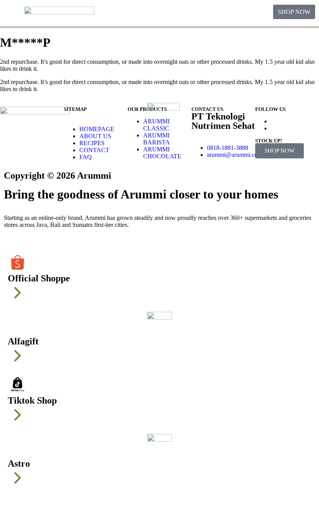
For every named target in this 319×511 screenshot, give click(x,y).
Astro (19, 463)
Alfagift (23, 341)
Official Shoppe (39, 278)
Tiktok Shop (32, 400)
